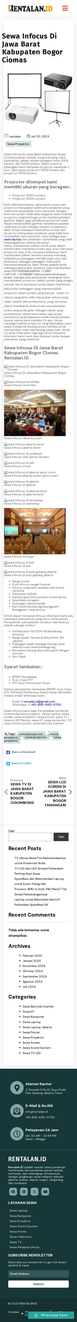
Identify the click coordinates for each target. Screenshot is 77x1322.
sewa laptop (12, 239)
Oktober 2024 (33, 971)
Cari (11, 831)
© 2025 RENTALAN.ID (22, 1303)
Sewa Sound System (37, 1048)
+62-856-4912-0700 (46, 704)
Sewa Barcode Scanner (38, 1006)
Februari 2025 (32, 955)
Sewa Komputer (33, 1017)
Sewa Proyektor (18, 144)
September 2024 (35, 976)
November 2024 (34, 966)
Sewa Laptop (32, 1022)
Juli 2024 (29, 987)
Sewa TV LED (32, 1053)
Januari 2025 (32, 961)
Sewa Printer (31, 1032)
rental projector (32, 734)
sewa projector (36, 737)
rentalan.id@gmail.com (39, 701)
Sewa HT (28, 1011)
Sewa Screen (31, 1042)
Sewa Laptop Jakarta (37, 1027)
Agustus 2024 (33, 981)
